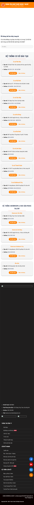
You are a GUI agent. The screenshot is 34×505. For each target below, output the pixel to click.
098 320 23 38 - (11, 69)
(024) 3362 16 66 (11, 235)
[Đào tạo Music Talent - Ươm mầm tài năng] (15, 5)
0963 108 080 (11, 268)
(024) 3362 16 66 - (12, 120)
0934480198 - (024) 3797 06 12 (14, 86)
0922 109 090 (11, 154)
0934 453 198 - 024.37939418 (14, 103)
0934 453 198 (11, 218)
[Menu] (31, 5)
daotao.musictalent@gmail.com (13, 413)
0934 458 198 (11, 137)
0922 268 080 (10, 410)
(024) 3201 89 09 (11, 252)
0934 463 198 (11, 171)
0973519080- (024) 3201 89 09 (14, 188)
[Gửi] (31, 46)
